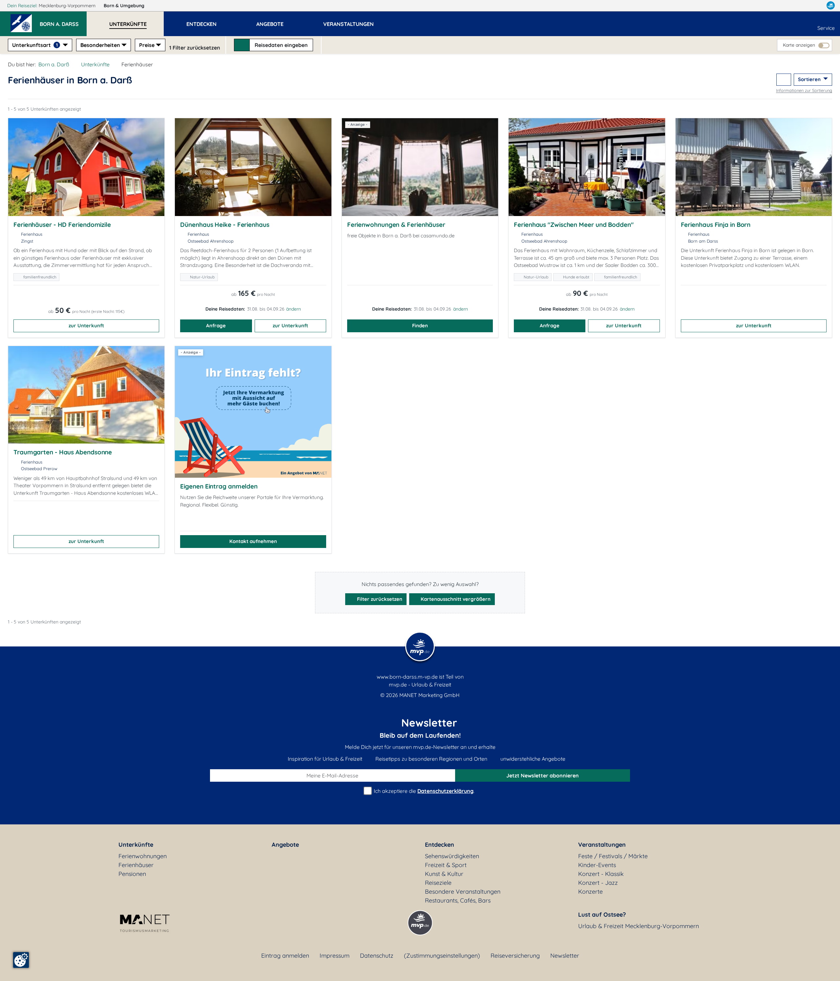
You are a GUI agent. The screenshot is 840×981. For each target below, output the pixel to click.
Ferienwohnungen (142, 856)
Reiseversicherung (515, 955)
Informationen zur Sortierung (804, 90)
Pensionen (132, 874)
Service (826, 28)
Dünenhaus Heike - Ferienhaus (224, 225)
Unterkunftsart (35, 45)
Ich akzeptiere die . (423, 791)
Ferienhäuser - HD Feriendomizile (62, 225)
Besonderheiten (100, 45)
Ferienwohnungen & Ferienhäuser (396, 225)
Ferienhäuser (136, 865)
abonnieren (542, 775)
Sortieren (810, 79)
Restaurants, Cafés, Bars (458, 900)
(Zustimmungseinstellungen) (442, 955)
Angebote (285, 844)
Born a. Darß (53, 64)
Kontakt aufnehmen (253, 541)
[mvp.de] (831, 5)
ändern (293, 309)
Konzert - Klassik (601, 874)
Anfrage (216, 325)
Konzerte (590, 891)
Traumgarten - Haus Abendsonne (62, 452)
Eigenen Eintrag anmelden (219, 486)
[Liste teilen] (783, 80)
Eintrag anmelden (285, 955)
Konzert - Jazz (598, 882)
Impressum (334, 955)
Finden (420, 325)
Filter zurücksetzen (379, 599)
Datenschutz (376, 955)
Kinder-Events (597, 865)
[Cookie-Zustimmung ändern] (21, 960)
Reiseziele (438, 882)
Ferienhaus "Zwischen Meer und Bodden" (574, 225)
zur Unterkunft (86, 325)
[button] (63, 21)
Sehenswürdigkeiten (452, 856)
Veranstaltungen (602, 844)
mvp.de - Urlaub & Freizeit (420, 684)
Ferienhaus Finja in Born (716, 225)
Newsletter (564, 955)
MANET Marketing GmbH (429, 695)
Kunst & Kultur (444, 874)
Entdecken (439, 844)
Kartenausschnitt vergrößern (455, 599)
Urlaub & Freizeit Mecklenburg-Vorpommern (638, 926)
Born (124, 6)
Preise (147, 45)
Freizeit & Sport (446, 865)
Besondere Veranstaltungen (462, 891)
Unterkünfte (95, 64)
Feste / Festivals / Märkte (613, 856)
